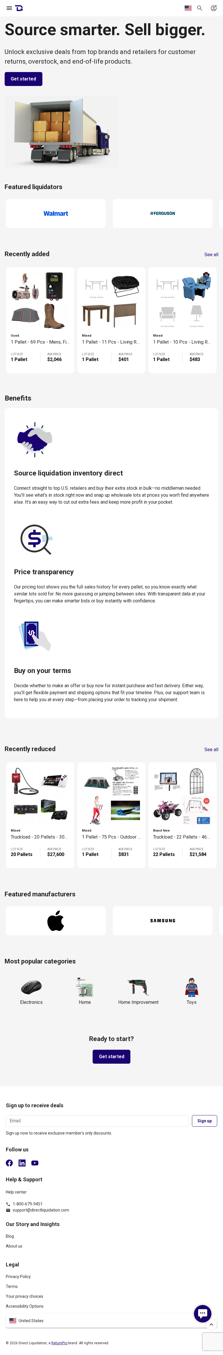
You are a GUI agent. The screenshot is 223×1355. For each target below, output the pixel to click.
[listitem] (111, 1239)
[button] (111, 1321)
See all (211, 254)
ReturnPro (59, 1343)
